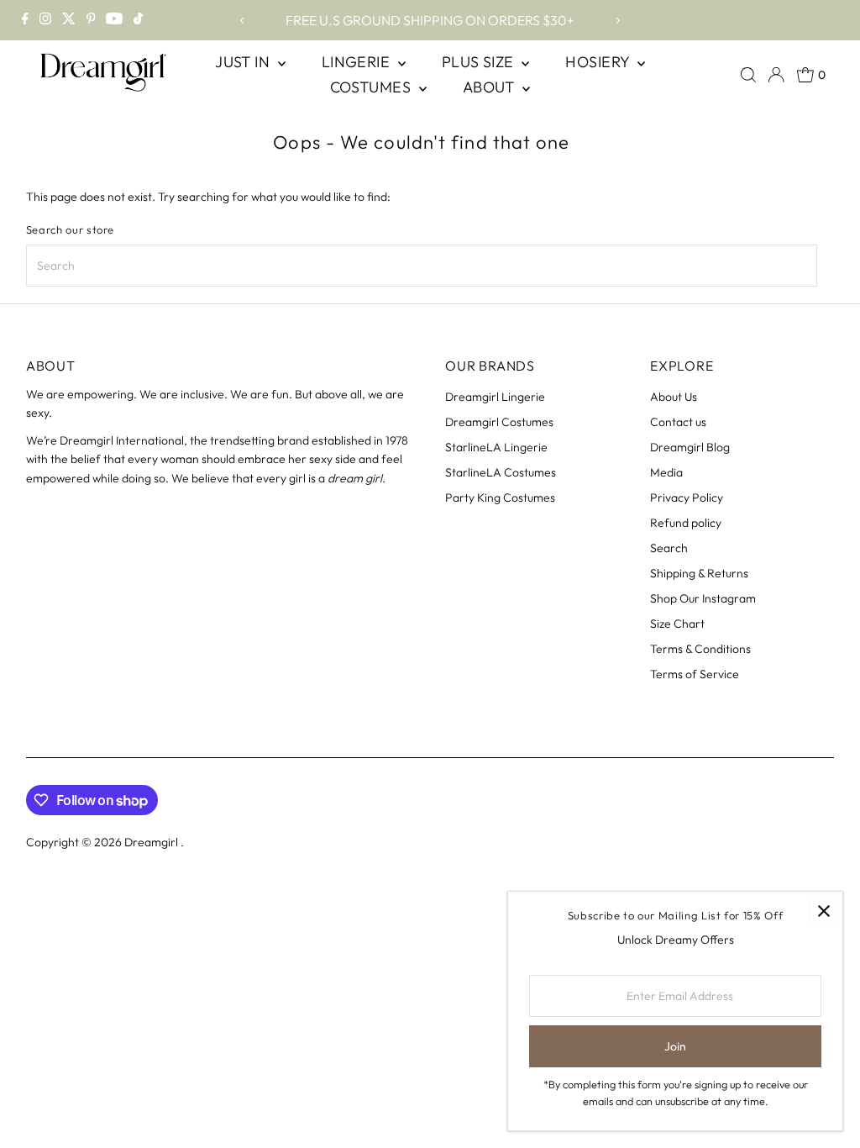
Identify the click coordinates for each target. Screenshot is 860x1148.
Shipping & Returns (699, 573)
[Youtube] (114, 20)
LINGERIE (358, 61)
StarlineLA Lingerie (496, 447)
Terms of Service (694, 674)
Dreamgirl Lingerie (495, 396)
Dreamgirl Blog (690, 447)
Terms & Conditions (700, 648)
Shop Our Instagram (703, 598)
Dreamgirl (152, 842)
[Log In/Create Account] (776, 74)
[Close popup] (823, 910)
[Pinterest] (91, 20)
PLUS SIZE (480, 61)
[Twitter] (69, 20)
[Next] (618, 20)
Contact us (678, 421)
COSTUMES (372, 87)
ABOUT (491, 87)
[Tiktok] (138, 20)
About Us (673, 396)
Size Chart (677, 623)
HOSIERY (599, 61)
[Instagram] (45, 20)
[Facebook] (25, 20)
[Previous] (242, 20)
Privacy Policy (686, 497)
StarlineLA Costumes (500, 472)
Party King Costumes (500, 497)
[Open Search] (748, 74)
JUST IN (244, 61)
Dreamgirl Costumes (499, 421)
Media (666, 472)
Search (669, 548)
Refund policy (685, 522)
